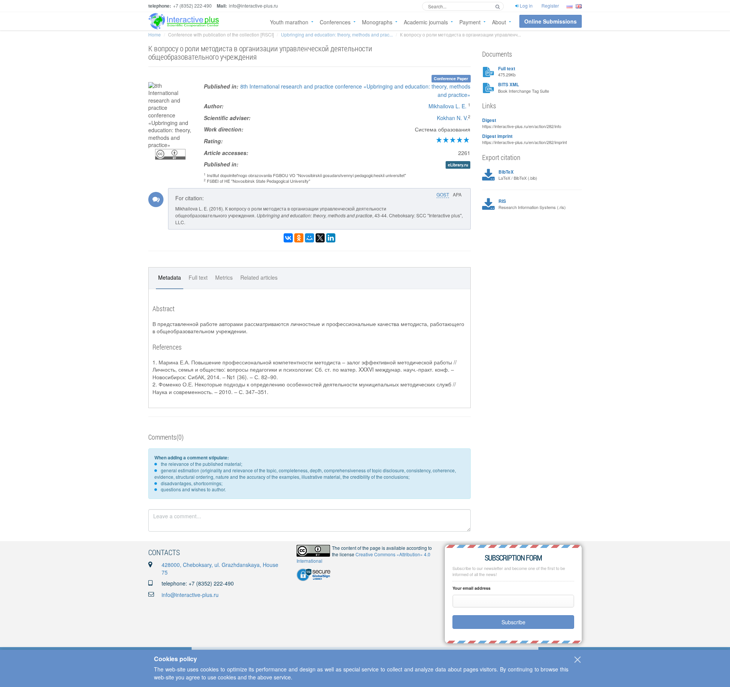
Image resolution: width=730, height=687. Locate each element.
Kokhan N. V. (452, 118)
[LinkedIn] (330, 237)
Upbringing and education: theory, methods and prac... (337, 34)
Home (154, 34)
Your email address (471, 588)
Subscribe (513, 622)
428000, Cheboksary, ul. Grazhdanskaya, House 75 (220, 568)
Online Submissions (550, 21)
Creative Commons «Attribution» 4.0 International (363, 557)
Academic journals (426, 22)
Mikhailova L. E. (447, 106)
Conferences (335, 22)
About (499, 22)
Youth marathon (289, 22)
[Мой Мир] (309, 237)
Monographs (377, 22)
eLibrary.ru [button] (458, 165)
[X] (320, 237)
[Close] (577, 660)
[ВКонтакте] (288, 237)
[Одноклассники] (298, 237)
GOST (442, 194)
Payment (470, 22)
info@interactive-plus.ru (190, 594)
